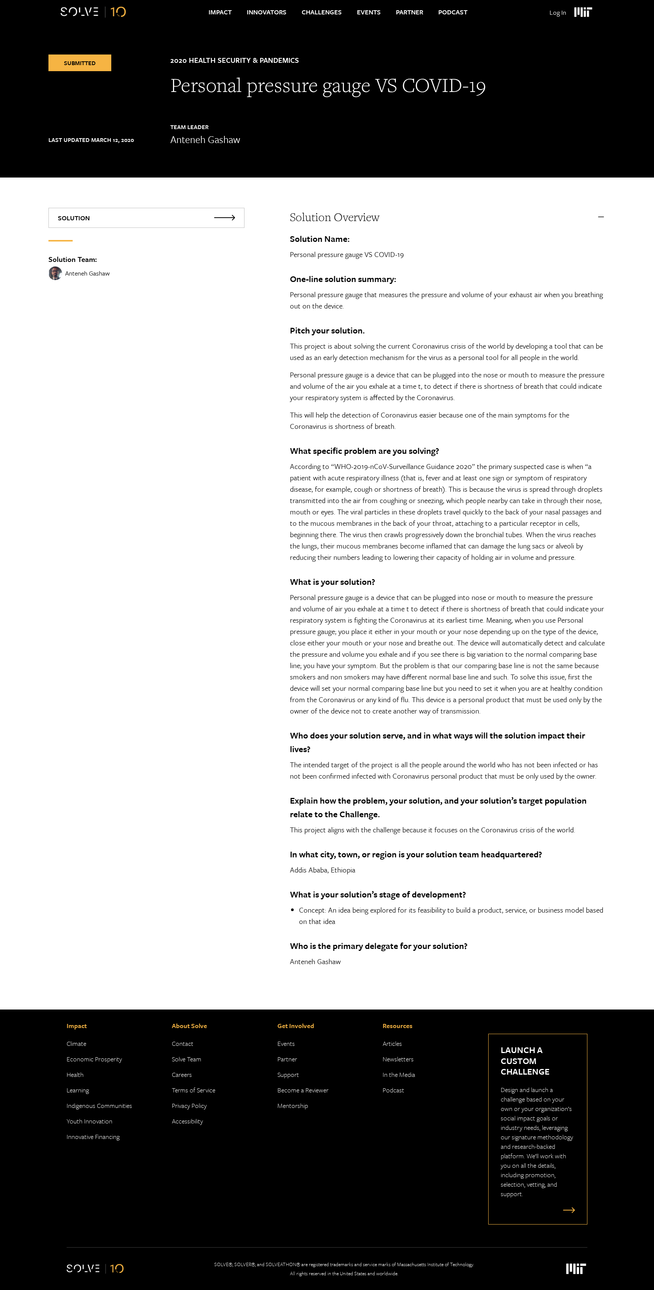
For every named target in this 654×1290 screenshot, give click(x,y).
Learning (78, 1090)
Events (369, 12)
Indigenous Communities (99, 1105)
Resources (398, 1025)
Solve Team (186, 1059)
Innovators (267, 12)
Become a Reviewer (303, 1090)
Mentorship (292, 1105)
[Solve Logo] (93, 12)
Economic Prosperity (94, 1059)
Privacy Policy (189, 1105)
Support (288, 1074)
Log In (558, 12)
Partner (409, 12)
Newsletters (398, 1059)
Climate (76, 1043)
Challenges (322, 12)
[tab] (146, 217)
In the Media (399, 1074)
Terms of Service (193, 1090)
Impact (220, 12)
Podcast (452, 12)
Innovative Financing (93, 1136)
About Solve (189, 1025)
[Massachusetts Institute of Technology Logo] (582, 12)
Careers (182, 1074)
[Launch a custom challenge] (567, 1210)
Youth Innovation (89, 1121)
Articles (392, 1043)
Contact (182, 1043)
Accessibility (187, 1121)
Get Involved (295, 1025)
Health (75, 1074)
